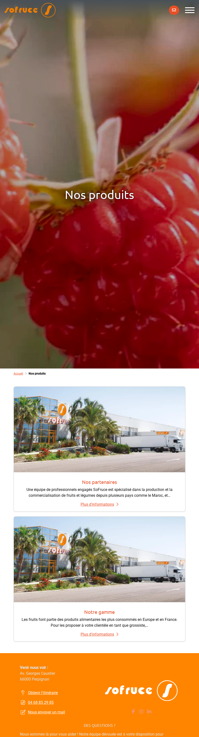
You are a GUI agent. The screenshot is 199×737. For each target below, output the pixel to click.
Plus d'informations (97, 504)
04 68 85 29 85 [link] (41, 702)
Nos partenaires (99, 482)
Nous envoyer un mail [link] (46, 712)
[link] (174, 10)
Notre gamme (99, 612)
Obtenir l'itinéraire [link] (43, 692)
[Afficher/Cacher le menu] (190, 10)
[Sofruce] (30, 10)
